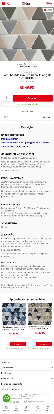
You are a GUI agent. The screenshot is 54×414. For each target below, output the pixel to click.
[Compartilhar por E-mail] (36, 64)
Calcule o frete (27, 112)
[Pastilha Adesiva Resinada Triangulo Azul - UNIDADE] (13, 326)
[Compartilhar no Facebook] (28, 64)
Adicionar (17, 344)
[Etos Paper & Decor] (26, 3)
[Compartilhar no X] (33, 64)
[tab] (26, 59)
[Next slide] (51, 34)
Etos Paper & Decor (27, 72)
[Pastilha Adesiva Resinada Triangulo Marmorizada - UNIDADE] (40, 326)
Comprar (32, 98)
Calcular (46, 117)
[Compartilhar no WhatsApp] (31, 64)
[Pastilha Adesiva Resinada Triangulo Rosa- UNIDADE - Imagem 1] (27, 34)
